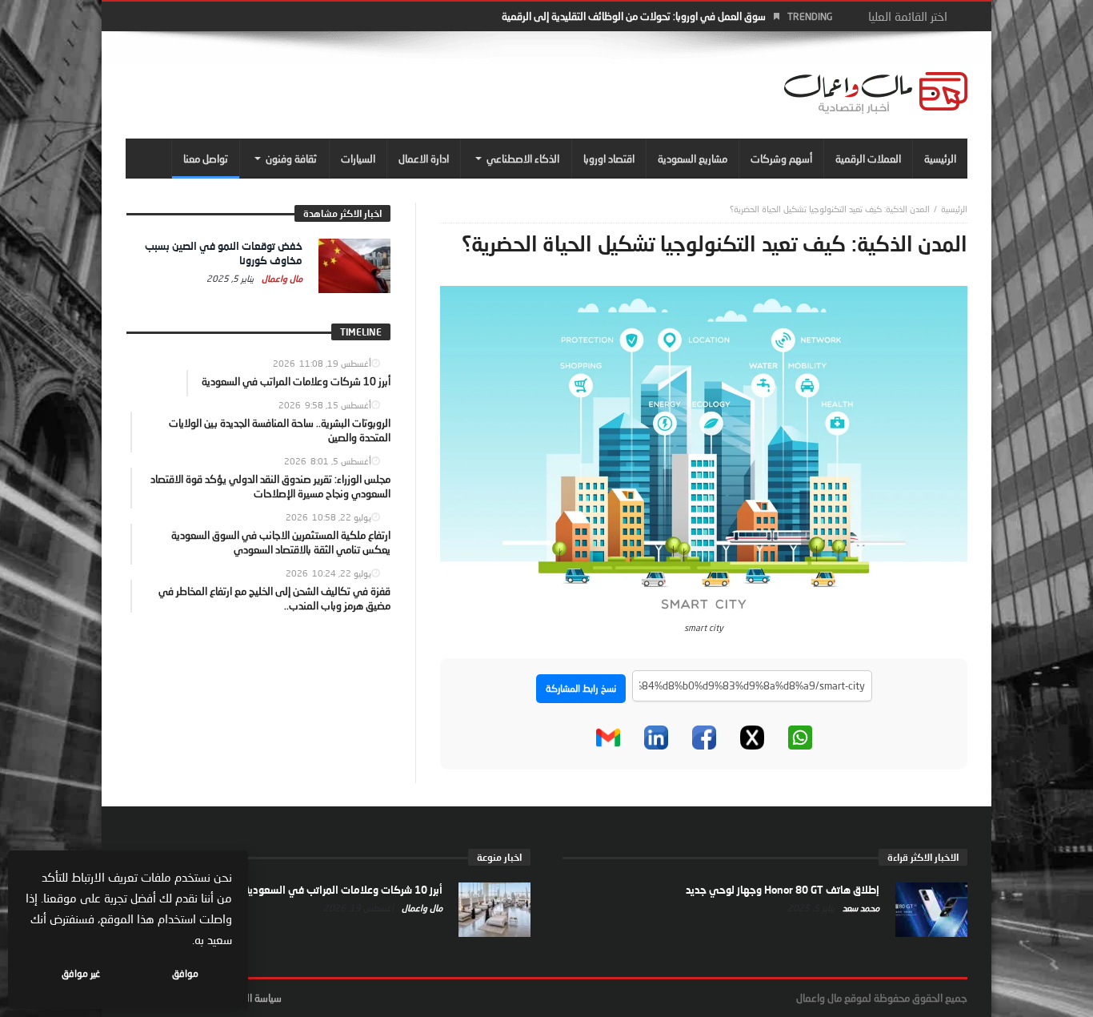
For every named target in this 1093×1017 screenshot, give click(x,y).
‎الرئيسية (954, 208)
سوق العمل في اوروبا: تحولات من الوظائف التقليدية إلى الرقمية (634, 16)
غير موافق (81, 973)
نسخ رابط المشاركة (581, 688)
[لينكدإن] (656, 738)
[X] (752, 738)
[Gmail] (608, 738)
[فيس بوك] (704, 738)
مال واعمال (280, 278)
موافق (185, 973)
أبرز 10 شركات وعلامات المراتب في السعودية (343, 889)
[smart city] (703, 450)
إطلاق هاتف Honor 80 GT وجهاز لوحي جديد (782, 889)
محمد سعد (859, 907)
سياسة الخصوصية (246, 997)
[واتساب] (800, 738)
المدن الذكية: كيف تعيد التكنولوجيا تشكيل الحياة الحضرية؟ (830, 208)
